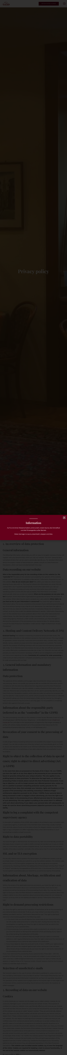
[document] (33, 527)
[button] (64, 518)
